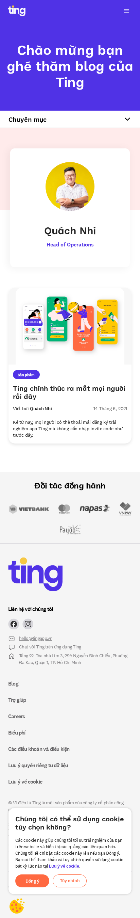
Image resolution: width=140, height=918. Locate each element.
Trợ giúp (17, 700)
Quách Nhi (41, 408)
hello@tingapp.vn (35, 638)
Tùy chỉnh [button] (70, 880)
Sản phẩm (26, 374)
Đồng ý (32, 881)
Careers (16, 716)
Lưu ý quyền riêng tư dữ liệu (38, 765)
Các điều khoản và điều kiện (38, 749)
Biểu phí (16, 732)
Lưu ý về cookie (64, 866)
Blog (13, 683)
